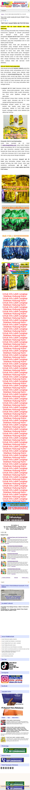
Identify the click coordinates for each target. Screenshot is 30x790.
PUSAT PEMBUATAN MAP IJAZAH (9, 645)
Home (2, 14)
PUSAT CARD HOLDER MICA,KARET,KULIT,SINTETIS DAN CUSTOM (15, 649)
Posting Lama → (25, 577)
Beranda (16, 577)
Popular (3, 717)
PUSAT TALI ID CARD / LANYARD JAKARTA (15, 737)
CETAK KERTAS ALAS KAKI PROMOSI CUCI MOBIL (12, 647)
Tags (9, 717)
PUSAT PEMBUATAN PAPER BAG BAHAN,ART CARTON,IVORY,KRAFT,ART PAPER (11, 651)
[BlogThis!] (2, 532)
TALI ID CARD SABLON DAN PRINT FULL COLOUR (15, 17)
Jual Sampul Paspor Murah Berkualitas (15, 545)
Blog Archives (15, 717)
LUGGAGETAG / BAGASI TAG (8, 654)
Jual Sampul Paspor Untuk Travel (13, 568)
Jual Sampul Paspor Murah (12, 553)
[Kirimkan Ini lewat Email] (1, 532)
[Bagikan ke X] (4, 532)
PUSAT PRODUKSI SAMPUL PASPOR (9, 639)
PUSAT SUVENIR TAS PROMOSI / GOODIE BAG (11, 641)
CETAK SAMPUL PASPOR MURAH (13, 720)
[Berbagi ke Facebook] (5, 532)
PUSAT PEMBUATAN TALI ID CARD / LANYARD (11, 643)
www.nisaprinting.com (9, 145)
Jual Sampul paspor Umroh (12, 561)
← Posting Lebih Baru (5, 577)
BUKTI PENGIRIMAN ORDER (7, 656)
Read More (7, 543)
